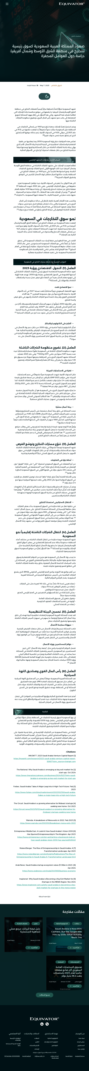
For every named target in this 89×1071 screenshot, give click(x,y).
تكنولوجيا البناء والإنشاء (51, 1042)
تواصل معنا (81, 1049)
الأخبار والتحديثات (34, 1045)
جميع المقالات (44, 995)
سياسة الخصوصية (80, 1056)
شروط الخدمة (69, 1056)
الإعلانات (36, 1049)
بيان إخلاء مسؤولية (40, 1056)
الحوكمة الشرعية (26, 1056)
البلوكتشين (55, 1045)
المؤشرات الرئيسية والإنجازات (15, 1039)
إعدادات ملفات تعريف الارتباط (55, 1057)
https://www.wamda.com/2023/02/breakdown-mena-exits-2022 (48, 823)
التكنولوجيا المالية (53, 1038)
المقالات (36, 1038)
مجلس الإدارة (81, 1042)
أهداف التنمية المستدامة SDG (13, 1044)
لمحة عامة (82, 1038)
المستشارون (81, 1045)
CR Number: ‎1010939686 (12, 1056)
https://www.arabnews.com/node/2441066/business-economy (49, 871)
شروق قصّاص (56, 85)
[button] (6, 3)
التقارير (37, 1042)
